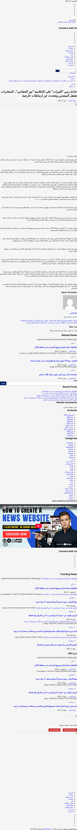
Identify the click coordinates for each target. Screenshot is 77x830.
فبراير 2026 (69, 425)
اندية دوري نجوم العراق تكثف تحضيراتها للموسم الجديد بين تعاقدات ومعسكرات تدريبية (50, 398)
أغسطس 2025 (68, 429)
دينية (71, 482)
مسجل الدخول (63, 331)
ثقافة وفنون (69, 59)
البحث (75, 380)
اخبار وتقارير (69, 464)
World (71, 457)
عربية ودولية (69, 51)
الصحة (71, 470)
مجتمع (71, 86)
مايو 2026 (70, 421)
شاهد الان (73, 73)
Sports (71, 451)
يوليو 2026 (70, 417)
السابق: (48, 321)
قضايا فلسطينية (68, 493)
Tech (71, 455)
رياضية (71, 484)
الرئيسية (70, 46)
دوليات (71, 480)
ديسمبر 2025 (69, 427)
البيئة (71, 468)
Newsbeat (69, 447)
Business (70, 443)
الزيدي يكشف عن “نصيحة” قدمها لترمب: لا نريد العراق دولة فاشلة (56, 396)
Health (71, 445)
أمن (72, 55)
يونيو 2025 (70, 432)
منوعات (70, 499)
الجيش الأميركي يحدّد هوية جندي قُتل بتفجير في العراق (60, 400)
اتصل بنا (70, 65)
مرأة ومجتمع (69, 61)
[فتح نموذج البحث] (76, 69)
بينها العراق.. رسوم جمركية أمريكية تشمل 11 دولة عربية (59, 394)
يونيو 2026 (70, 419)
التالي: (51, 323)
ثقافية (71, 476)
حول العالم (69, 478)
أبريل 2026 (69, 423)
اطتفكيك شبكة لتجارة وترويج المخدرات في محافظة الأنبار (56, 347)
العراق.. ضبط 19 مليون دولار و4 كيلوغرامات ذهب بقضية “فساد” (53, 361)
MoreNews (47, 829)
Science (70, 449)
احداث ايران (69, 462)
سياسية (71, 53)
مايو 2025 (70, 434)
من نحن (70, 63)
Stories (70, 453)
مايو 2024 (70, 436)
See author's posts (70, 317)
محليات (71, 48)
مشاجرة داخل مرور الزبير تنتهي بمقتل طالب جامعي (58, 374)
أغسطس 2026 (68, 415)
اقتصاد (71, 466)
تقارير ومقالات (68, 57)
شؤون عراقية (69, 489)
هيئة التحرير (71, 101)
